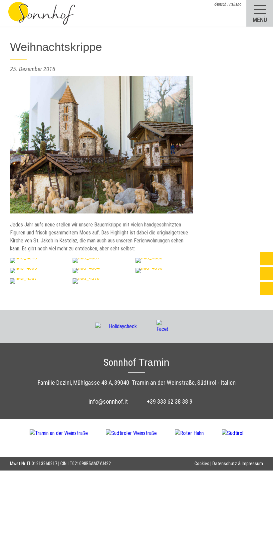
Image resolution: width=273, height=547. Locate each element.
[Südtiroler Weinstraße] (140, 437)
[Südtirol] (232, 437)
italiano (235, 4)
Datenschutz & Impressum (237, 463)
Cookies (201, 463)
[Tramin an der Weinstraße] (68, 437)
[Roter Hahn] (198, 437)
